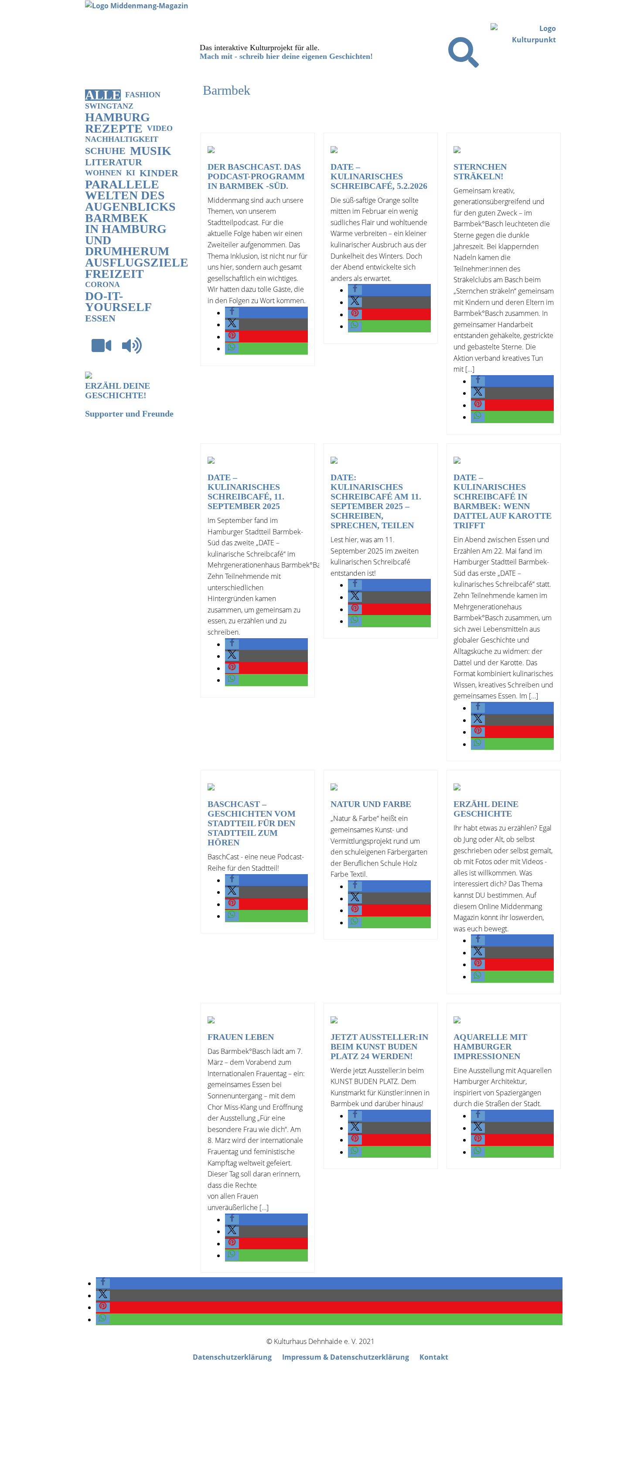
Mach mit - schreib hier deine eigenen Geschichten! (286, 56)
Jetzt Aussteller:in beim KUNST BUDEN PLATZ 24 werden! (379, 1046)
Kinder (159, 173)
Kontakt (433, 1357)
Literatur (113, 162)
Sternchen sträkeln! (480, 171)
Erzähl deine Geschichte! (117, 390)
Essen (100, 318)
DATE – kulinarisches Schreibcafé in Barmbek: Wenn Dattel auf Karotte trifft (502, 501)
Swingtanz (109, 106)
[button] (232, 313)
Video (160, 128)
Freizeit (114, 274)
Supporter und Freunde (129, 413)
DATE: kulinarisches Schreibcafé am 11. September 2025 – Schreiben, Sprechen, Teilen (376, 501)
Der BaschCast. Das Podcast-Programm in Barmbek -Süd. (256, 176)
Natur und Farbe (371, 804)
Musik (150, 151)
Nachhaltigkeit (121, 139)
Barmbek (116, 218)
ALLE (103, 95)
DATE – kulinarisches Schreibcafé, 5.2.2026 (379, 176)
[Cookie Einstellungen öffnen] (65, 1454)
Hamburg (117, 117)
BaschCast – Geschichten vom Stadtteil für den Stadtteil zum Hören (252, 823)
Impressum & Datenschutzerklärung (345, 1357)
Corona (102, 284)
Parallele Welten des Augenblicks (130, 195)
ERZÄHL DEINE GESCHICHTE (485, 808)
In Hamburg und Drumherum (127, 240)
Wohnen (103, 172)
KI (130, 172)
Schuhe (105, 150)
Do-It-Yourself (118, 302)
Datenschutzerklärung (232, 1357)
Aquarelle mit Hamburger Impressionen (490, 1046)
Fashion (142, 94)
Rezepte (114, 128)
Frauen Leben (241, 1037)
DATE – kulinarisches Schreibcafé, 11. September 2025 (246, 491)
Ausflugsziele (136, 262)
